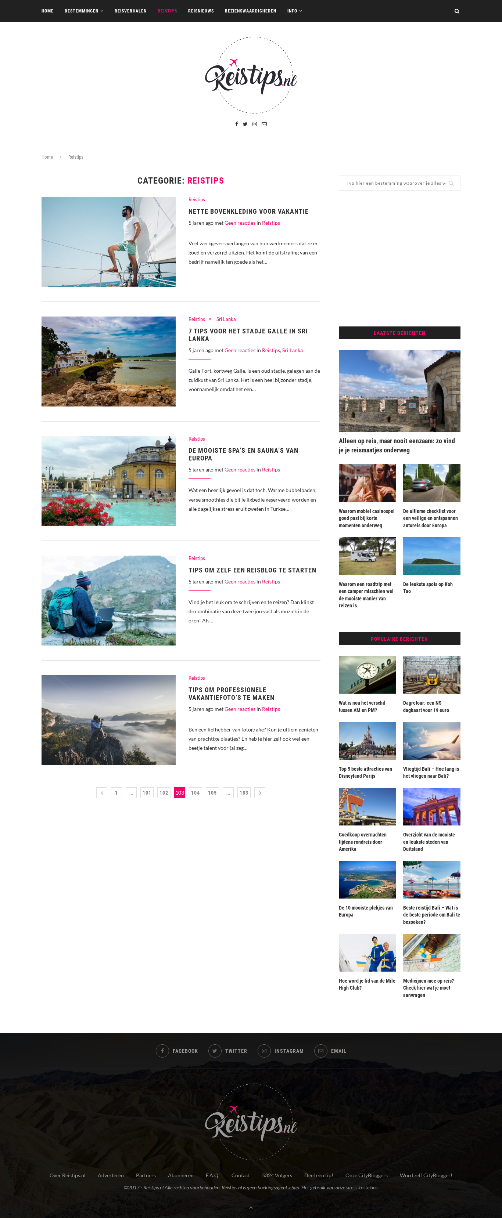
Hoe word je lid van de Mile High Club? (367, 984)
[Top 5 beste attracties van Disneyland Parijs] (367, 740)
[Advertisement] (399, 258)
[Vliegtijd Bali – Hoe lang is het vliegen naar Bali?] (431, 740)
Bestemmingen (81, 11)
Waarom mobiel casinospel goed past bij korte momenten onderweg (367, 518)
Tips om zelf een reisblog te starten (252, 570)
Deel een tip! (318, 1175)
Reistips (167, 11)
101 (147, 793)
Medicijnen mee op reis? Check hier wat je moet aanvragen (428, 988)
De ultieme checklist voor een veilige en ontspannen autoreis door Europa (430, 518)
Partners (146, 1175)
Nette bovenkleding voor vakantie (249, 211)
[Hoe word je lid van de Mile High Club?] (367, 953)
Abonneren (181, 1175)
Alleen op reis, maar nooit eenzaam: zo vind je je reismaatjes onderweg (397, 445)
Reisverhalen (131, 11)
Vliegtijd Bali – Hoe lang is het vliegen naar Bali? (431, 772)
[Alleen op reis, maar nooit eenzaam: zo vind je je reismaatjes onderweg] (399, 391)
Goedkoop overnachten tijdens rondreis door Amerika (363, 842)
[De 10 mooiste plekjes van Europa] (367, 880)
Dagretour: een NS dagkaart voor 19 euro (426, 706)
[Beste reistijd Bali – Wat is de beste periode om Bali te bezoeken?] (431, 880)
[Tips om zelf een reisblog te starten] (109, 601)
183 (244, 793)
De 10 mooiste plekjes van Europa (366, 911)
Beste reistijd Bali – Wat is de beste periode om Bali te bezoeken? (431, 915)
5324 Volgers (277, 1175)
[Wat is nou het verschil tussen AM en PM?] (367, 675)
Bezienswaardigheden (250, 11)
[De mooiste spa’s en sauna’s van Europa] (109, 481)
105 (212, 793)
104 (195, 793)
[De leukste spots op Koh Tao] (431, 556)
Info (292, 11)
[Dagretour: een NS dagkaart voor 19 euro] (431, 675)
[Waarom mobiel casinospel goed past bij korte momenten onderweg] (367, 483)
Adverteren (111, 1175)
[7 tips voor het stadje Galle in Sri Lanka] (109, 361)
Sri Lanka (226, 319)
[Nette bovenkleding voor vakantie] (109, 242)
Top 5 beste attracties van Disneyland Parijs (365, 772)
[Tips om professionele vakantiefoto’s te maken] (109, 720)
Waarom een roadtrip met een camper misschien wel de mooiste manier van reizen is (366, 595)
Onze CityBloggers (366, 1175)
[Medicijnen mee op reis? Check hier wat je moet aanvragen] (431, 953)
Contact (241, 1175)
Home (48, 11)
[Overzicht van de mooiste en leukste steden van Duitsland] (431, 806)
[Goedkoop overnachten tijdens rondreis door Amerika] (367, 806)
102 (163, 793)
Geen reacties (240, 223)
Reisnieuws (201, 11)
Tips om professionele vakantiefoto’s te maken (232, 693)
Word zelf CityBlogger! (426, 1175)
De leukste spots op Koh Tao (428, 587)
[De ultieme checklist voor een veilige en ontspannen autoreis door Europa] (431, 483)
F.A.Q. (212, 1175)
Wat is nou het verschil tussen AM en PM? (362, 706)
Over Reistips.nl (68, 1175)
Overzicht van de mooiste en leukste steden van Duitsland (429, 842)
